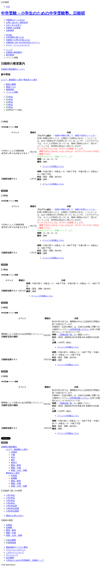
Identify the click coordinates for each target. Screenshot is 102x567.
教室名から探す (30, 80)
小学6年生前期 (12, 508)
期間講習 (10, 89)
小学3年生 (10, 500)
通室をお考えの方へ (15, 516)
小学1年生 (10, 495)
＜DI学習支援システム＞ (79, 329)
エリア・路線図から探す (12, 80)
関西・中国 (16, 468)
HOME (9, 35)
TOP (8, 7)
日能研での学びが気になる (18, 40)
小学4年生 (10, 503)
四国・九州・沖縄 (19, 470)
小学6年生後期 (12, 511)
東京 (13, 460)
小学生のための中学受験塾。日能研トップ (25, 560)
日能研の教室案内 (14, 52)
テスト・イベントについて (18, 45)
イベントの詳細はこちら (53, 166)
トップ (9, 50)
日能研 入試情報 (13, 28)
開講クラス (11, 87)
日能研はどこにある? (15, 20)
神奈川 (14, 462)
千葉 (13, 455)
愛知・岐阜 (16, 465)
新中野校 (10, 55)
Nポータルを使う (13, 25)
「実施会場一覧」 (66, 335)
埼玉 (13, 457)
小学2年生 (10, 498)
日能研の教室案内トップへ (13, 69)
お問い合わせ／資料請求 (17, 22)
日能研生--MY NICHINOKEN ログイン (23, 42)
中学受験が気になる (15, 37)
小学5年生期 (11, 506)
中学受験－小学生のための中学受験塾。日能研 (43, 13)
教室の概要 (11, 84)
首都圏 (14, 478)
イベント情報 (12, 92)
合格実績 (10, 30)
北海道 (14, 452)
